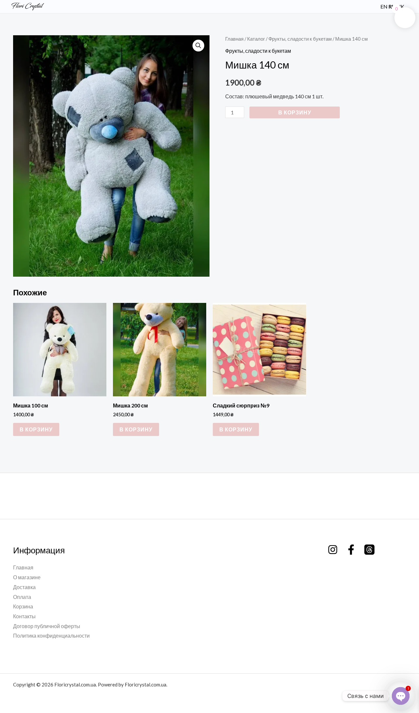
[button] (371, 6)
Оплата (22, 597)
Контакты (24, 616)
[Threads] (369, 550)
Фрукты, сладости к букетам (300, 39)
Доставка (24, 587)
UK (400, 6)
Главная (234, 39)
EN (384, 6)
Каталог (256, 39)
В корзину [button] (36, 429)
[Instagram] (333, 550)
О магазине (27, 577)
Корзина (23, 606)
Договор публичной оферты (46, 626)
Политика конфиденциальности (51, 635)
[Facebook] (351, 550)
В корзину (294, 112)
